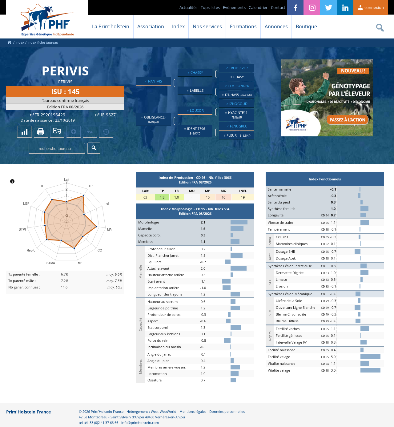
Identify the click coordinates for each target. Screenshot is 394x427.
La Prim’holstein (110, 26)
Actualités (188, 7)
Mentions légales (192, 411)
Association (150, 26)
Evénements (234, 7)
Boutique (306, 26)
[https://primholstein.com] (9, 42)
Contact (278, 7)
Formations (243, 26)
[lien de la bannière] (327, 135)
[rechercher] (93, 148)
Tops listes (210, 7)
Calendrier (258, 7)
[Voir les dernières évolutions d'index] (90, 131)
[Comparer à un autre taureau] (57, 131)
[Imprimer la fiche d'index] (41, 131)
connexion (374, 7)
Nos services (207, 26)
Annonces (276, 26)
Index (178, 26)
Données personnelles (227, 411)
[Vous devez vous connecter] (106, 131)
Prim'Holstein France (28, 412)
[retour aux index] (24, 131)
